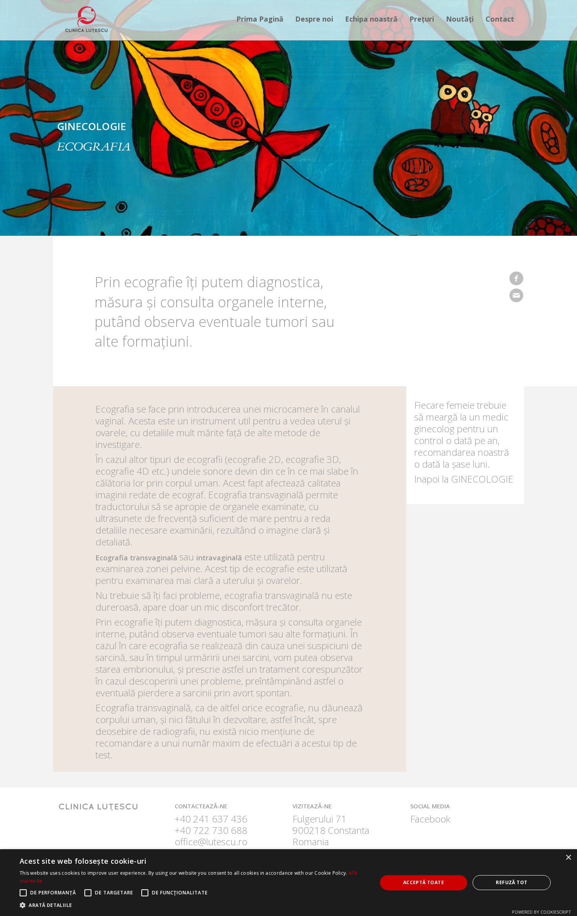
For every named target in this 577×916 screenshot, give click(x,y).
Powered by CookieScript (541, 912)
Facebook (430, 818)
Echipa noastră (371, 19)
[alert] (288, 882)
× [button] (568, 858)
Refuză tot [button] (511, 882)
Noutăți (460, 19)
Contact (500, 19)
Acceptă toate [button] (423, 882)
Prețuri (421, 19)
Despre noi (314, 19)
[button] (193, 905)
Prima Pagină (259, 19)
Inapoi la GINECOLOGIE (463, 478)
